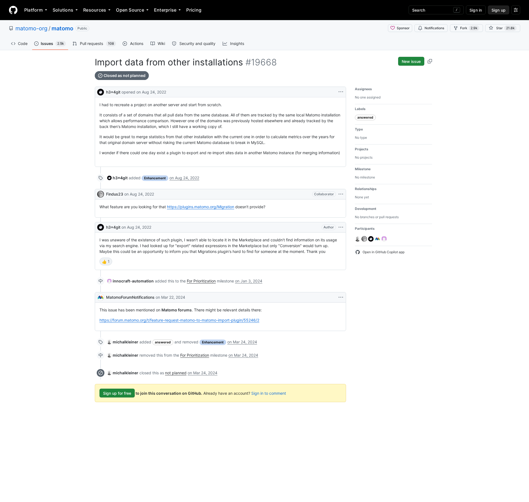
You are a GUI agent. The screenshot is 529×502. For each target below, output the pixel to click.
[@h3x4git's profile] (100, 91)
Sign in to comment (268, 393)
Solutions (63, 10)
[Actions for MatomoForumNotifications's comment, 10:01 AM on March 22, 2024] (341, 297)
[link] (117, 178)
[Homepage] (13, 10)
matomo (62, 28)
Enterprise (165, 10)
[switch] (105, 261)
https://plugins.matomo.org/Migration (200, 206)
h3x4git (113, 92)
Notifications (434, 28)
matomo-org (31, 28)
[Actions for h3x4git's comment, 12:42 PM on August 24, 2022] (341, 227)
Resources (94, 10)
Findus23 (114, 194)
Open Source (130, 10)
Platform (33, 10)
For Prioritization (201, 281)
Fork (468, 28)
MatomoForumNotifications (130, 297)
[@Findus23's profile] (100, 194)
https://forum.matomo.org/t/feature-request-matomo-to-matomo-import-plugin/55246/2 (179, 320)
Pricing (193, 10)
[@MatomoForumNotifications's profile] (100, 297)
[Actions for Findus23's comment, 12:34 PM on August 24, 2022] (341, 194)
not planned (176, 372)
